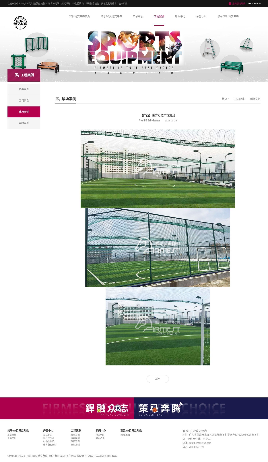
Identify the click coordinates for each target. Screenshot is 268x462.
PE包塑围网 (49, 441)
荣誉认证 (201, 16)
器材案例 (75, 445)
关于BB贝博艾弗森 (111, 16)
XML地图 (125, 435)
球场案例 (255, 98)
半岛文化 (11, 438)
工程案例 (159, 16)
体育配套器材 (49, 445)
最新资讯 (100, 438)
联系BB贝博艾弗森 (228, 16)
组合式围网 (48, 438)
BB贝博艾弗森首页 (79, 16)
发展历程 (11, 435)
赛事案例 (75, 435)
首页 (224, 98)
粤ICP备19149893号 (86, 455)
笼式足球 (47, 435)
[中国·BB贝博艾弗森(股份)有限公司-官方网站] (20, 32)
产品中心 (138, 16)
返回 (157, 379)
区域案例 (75, 438)
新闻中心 (180, 16)
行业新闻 (100, 435)
